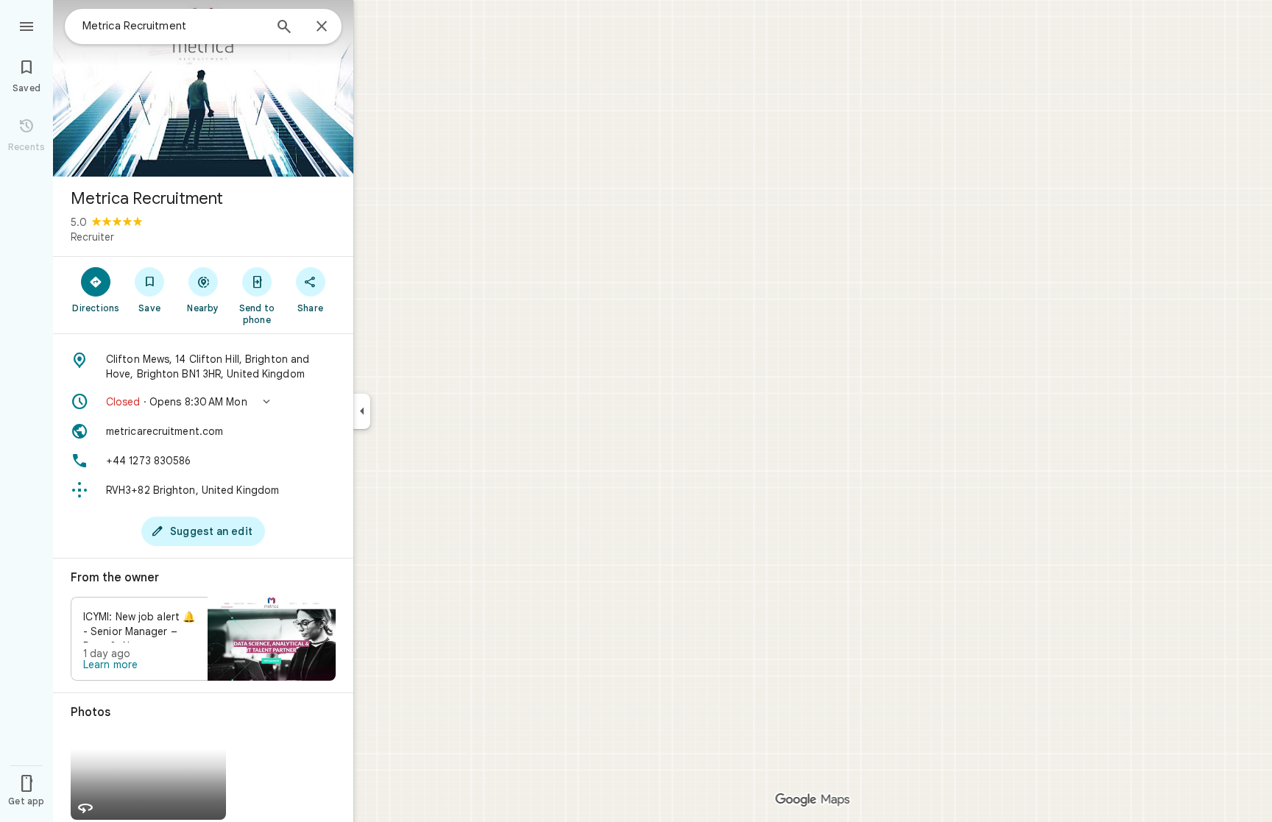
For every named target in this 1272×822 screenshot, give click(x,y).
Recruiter (92, 237)
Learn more (110, 664)
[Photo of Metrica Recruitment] (203, 88)
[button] (203, 402)
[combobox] (173, 26)
